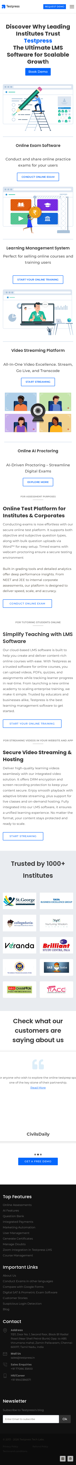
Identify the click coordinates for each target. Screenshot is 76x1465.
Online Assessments (17, 1205)
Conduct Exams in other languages (28, 1281)
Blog (6, 1309)
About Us (9, 1275)
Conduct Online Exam (38, 176)
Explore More (38, 482)
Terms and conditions (15, 1451)
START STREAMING (38, 381)
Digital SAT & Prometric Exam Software (30, 1292)
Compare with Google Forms (23, 1286)
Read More (38, 1087)
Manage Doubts (14, 1244)
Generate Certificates (18, 1238)
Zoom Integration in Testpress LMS (27, 1249)
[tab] (35, 1154)
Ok (65, 1419)
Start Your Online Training (38, 279)
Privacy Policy (10, 1446)
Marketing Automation (19, 1227)
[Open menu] (72, 6)
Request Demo (54, 6)
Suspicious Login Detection (22, 1303)
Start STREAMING (23, 836)
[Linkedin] (70, 1458)
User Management (16, 1233)
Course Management (18, 1255)
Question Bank (13, 1216)
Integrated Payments (18, 1221)
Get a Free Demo (38, 1161)
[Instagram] (63, 1458)
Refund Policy (40, 1446)
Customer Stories (15, 1298)
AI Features (11, 1210)
